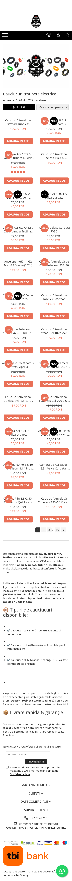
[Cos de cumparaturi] (58, 35)
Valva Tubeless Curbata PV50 (54, 229)
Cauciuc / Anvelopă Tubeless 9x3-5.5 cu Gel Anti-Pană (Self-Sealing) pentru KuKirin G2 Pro (18, 399)
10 (57, 530)
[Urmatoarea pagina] (63, 529)
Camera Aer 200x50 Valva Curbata (54, 195)
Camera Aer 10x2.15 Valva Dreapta (18, 432)
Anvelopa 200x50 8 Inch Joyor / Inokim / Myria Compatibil (54, 432)
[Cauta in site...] (67, 35)
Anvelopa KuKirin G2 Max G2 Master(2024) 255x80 (18, 263)
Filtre (21, 107)
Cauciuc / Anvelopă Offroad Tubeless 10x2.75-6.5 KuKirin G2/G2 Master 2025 (18, 122)
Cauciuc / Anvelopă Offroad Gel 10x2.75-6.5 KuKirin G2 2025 (54, 331)
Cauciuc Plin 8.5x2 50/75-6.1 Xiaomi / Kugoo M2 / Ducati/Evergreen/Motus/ (54, 122)
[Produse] (5, 36)
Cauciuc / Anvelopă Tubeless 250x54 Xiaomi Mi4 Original (54, 500)
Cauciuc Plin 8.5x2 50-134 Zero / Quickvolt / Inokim (18, 500)
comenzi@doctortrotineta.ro (38, 824)
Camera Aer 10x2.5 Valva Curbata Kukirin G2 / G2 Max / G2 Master (18, 156)
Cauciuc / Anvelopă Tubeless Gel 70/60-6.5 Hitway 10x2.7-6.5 (54, 399)
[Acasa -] (36, 21)
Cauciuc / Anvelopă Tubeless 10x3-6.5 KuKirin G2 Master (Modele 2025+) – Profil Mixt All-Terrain (54, 156)
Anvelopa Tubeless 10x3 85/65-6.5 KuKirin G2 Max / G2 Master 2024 (18, 331)
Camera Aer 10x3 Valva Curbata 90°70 (18, 297)
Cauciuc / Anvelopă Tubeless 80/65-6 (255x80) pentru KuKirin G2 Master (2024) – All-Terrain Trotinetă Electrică (54, 297)
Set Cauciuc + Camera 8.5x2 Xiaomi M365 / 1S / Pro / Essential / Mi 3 (54, 365)
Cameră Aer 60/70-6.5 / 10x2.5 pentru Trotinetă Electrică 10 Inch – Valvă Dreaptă (18, 229)
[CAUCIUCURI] (36, 66)
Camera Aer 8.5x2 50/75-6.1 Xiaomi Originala (18, 195)
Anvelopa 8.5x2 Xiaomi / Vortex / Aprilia (18, 365)
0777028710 (38, 818)
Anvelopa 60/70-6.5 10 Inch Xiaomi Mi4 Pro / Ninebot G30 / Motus (18, 466)
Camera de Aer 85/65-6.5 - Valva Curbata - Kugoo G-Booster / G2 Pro (54, 466)
